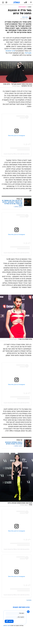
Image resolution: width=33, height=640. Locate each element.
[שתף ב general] (3, 2)
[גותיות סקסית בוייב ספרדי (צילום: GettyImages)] (16, 318)
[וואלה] (16, 2)
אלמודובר (28, 600)
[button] (25, 2)
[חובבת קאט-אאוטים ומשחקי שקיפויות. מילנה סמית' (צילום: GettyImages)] (16, 479)
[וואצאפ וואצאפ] (6, 2)
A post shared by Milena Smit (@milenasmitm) (16, 154)
